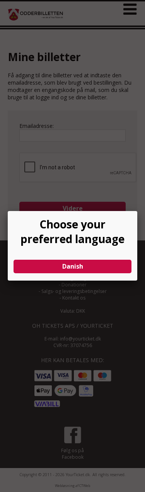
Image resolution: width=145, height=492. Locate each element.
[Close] (137, 211)
